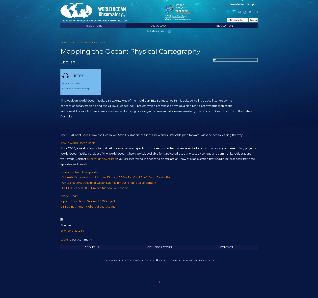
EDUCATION (224, 25)
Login (64, 239)
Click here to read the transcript (76, 88)
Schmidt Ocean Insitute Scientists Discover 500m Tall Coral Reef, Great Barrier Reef (117, 177)
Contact (226, 247)
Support (252, 4)
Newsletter (237, 4)
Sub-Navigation (157, 31)
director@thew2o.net (101, 159)
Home (63, 42)
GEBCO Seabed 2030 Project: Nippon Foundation (95, 188)
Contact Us (164, 260)
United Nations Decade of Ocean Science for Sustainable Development (109, 182)
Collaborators (159, 247)
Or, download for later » (72, 83)
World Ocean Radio (94, 42)
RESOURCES (93, 25)
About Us (92, 247)
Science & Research (73, 230)
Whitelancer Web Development (200, 260)
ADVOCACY (159, 25)
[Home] (111, 12)
